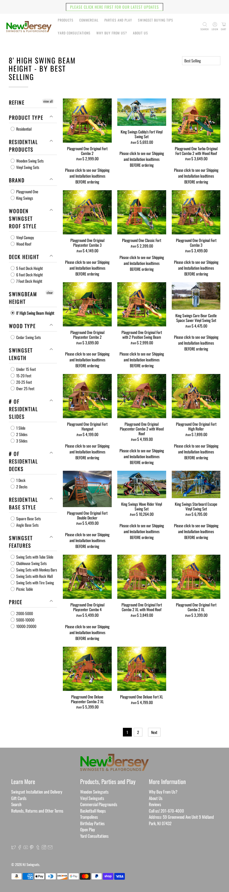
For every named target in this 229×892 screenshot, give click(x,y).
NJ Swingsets (31, 864)
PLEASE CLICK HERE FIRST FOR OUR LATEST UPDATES (114, 7)
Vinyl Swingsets (92, 798)
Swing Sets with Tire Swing (34, 582)
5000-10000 (24, 620)
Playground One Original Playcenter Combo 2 (87, 334)
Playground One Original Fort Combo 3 (196, 242)
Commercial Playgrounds (98, 804)
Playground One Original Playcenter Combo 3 (87, 242)
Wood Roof (23, 244)
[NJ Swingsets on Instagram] (44, 847)
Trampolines (89, 817)
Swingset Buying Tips (155, 20)
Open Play (87, 829)
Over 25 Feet (24, 388)
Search (16, 804)
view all (48, 101)
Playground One (26, 191)
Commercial (89, 20)
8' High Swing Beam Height (34, 313)
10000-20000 (25, 626)
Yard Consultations (74, 32)
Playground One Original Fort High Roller (196, 426)
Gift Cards (19, 798)
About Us (140, 32)
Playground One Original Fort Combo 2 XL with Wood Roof (141, 607)
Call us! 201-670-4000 (166, 811)
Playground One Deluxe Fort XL (141, 696)
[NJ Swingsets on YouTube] (25, 847)
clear (50, 292)
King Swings (24, 198)
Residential (23, 129)
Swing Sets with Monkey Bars (36, 570)
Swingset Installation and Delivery (36, 792)
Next (154, 732)
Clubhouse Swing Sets (31, 563)
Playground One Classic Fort (141, 240)
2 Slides (21, 434)
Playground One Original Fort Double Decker (87, 515)
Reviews (155, 804)
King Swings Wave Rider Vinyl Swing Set (141, 506)
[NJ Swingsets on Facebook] (19, 847)
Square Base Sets (28, 518)
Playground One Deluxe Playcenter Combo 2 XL (87, 699)
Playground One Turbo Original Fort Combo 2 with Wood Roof (196, 150)
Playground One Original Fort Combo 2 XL (196, 607)
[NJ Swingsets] (29, 27)
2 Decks (21, 486)
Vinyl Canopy (24, 237)
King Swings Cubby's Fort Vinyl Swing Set (142, 134)
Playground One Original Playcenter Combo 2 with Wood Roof (142, 428)
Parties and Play (118, 20)
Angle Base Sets (27, 525)
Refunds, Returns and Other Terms (37, 811)
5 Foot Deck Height (29, 268)
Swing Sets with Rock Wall (34, 576)
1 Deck (20, 480)
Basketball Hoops (93, 811)
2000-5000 (24, 613)
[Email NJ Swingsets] (50, 847)
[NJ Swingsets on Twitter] (13, 847)
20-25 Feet (23, 382)
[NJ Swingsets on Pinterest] (31, 847)
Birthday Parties (92, 823)
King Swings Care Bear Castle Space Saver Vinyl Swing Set (196, 317)
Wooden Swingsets (94, 792)
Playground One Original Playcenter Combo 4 (87, 607)
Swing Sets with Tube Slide (34, 557)
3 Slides (21, 441)
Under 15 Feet (25, 369)
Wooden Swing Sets (29, 161)
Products (65, 20)
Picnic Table (24, 589)
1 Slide (20, 428)
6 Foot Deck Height (29, 274)
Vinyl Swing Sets (27, 167)
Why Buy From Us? (111, 32)
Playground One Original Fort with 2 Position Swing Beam (141, 334)
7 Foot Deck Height (28, 281)
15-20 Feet (23, 375)
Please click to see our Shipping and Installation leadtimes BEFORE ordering (87, 176)
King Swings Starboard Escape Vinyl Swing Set (196, 506)
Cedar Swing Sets (28, 337)
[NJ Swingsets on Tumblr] (37, 847)
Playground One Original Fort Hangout (87, 426)
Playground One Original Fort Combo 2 (87, 150)
